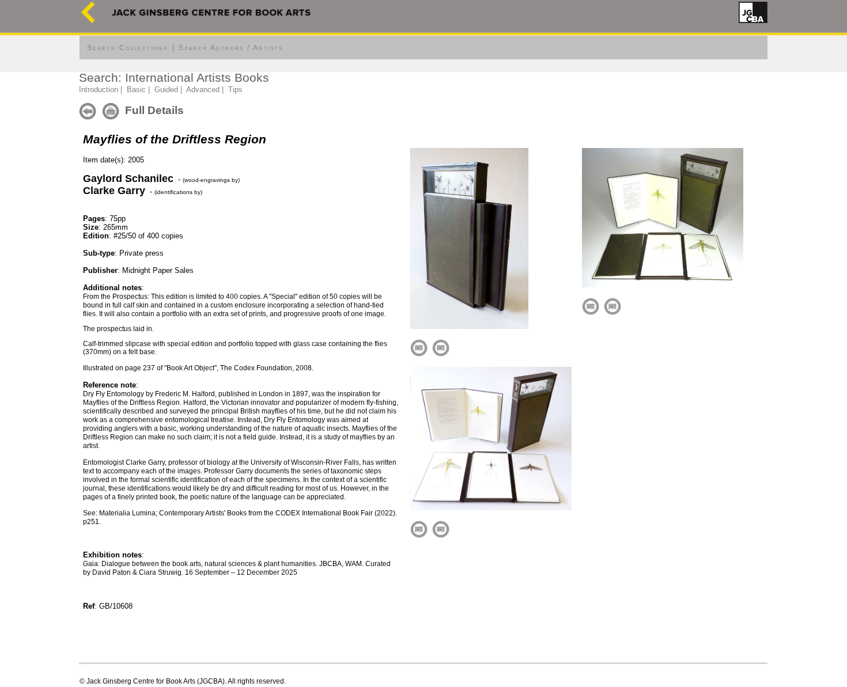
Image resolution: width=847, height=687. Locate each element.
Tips (235, 89)
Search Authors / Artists (231, 48)
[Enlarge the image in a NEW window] (440, 347)
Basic (136, 89)
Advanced (203, 89)
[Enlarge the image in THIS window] (419, 347)
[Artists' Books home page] (88, 20)
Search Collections (127, 48)
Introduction (98, 89)
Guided (166, 89)
